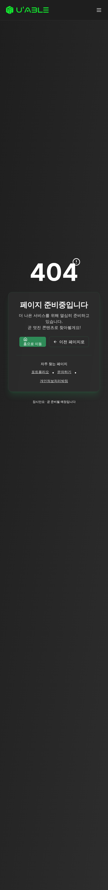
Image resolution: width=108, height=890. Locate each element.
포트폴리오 (40, 372)
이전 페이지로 (72, 341)
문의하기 (64, 372)
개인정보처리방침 (54, 381)
